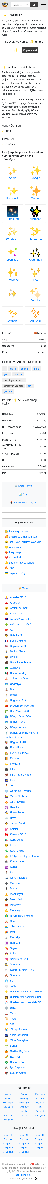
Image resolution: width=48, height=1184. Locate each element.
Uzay (10, 1008)
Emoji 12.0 (8, 1143)
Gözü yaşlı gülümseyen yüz (23, 542)
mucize (18, 374)
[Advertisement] (24, 58)
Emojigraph (40, 1115)
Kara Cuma (14, 839)
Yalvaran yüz (14, 547)
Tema (24, 588)
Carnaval (13, 667)
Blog (24, 494)
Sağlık (11, 948)
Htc (35, 280)
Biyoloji (11, 657)
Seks (10, 953)
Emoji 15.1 (8, 1151)
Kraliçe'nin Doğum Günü (22, 856)
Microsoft (35, 219)
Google (35, 178)
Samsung (12, 219)
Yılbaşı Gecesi (16, 1029)
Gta (9, 785)
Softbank (12, 321)
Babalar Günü (15, 635)
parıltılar (25, 368)
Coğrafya (13, 684)
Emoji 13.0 (40, 1143)
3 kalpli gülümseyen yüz (21, 536)
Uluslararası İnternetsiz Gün (24, 1002)
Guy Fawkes (15, 802)
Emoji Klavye (24, 485)
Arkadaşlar (14, 613)
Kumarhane (14, 861)
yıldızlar (8, 391)
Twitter (35, 198)
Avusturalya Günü (18, 619)
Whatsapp (12, 239)
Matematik (13, 883)
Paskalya (13, 937)
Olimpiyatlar (14, 926)
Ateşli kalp (13, 552)
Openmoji (35, 259)
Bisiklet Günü (15, 651)
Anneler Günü (15, 597)
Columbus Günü (17, 678)
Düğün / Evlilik (16, 742)
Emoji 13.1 (8, 1147)
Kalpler (11, 829)
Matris (11, 888)
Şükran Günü (15, 1073)
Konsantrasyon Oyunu (24, 502)
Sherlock (12, 964)
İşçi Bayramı (15, 1067)
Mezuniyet (13, 899)
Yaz (9, 1024)
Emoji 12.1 (24, 1143)
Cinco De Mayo (16, 673)
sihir (30, 385)
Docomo (24, 1115)
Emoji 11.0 (40, 1139)
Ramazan (13, 942)
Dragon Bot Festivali (19, 705)
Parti (10, 932)
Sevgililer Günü (16, 959)
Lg (12, 300)
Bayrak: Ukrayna (16, 573)
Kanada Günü (15, 834)
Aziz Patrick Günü (18, 624)
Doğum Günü (15, 700)
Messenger (35, 239)
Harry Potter (15, 812)
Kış (9, 872)
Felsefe (12, 758)
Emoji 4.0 (8, 1139)
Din (9, 689)
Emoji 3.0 (40, 1134)
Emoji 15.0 (40, 1147)
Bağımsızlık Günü (17, 646)
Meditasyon (14, 894)
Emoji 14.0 (24, 1147)
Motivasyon (14, 910)
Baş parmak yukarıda (19, 562)
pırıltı (36, 368)
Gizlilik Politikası (24, 1174)
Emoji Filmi (14, 747)
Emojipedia (8, 1119)
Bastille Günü (15, 640)
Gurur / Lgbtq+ (16, 796)
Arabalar (12, 602)
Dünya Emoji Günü (18, 716)
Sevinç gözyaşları (17, 531)
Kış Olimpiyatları (17, 877)
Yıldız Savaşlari (16, 1035)
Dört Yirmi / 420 (17, 711)
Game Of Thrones (18, 791)
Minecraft (13, 905)
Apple (12, 178)
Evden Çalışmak (17, 753)
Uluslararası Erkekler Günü (23, 991)
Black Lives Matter (18, 662)
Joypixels (13, 259)
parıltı (13, 368)
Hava (10, 818)
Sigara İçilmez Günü (19, 970)
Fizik (10, 780)
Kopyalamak (30, 49)
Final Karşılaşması (18, 774)
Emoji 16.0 (24, 1151)
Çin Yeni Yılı (14, 1062)
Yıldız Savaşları (16, 1040)
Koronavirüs (14, 850)
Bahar (11, 1045)
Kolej (10, 845)
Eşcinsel (12, 1056)
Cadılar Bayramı (17, 1051)
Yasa (10, 1018)
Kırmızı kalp (13, 557)
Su (9, 980)
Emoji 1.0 (8, 1134)
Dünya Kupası (15, 727)
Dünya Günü (15, 722)
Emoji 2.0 (24, 1134)
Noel (10, 921)
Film (10, 769)
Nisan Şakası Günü (19, 915)
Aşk (9, 629)
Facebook (12, 198)
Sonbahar (13, 975)
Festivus (12, 764)
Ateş (9, 568)
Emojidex (13, 280)
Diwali (11, 694)
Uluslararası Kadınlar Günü (23, 997)
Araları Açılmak (16, 608)
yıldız (6, 374)
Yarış (10, 1013)
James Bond (15, 823)
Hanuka (12, 807)
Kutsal (11, 867)
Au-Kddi (35, 321)
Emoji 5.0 (24, 1139)
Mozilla (35, 300)
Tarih (10, 986)
